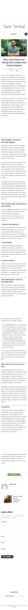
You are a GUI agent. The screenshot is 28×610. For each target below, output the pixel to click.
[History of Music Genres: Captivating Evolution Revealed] (8, 499)
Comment (4, 521)
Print (15, 474)
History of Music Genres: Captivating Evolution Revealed (18, 499)
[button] (14, 34)
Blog (17, 71)
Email (3, 542)
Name (3, 536)
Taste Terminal (14, 26)
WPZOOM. (14, 607)
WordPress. (9, 605)
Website (3, 549)
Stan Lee (11, 69)
